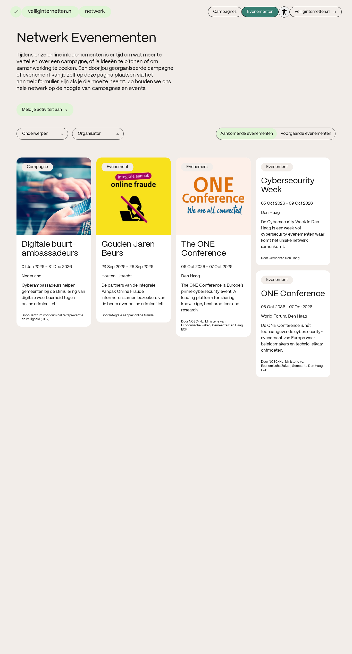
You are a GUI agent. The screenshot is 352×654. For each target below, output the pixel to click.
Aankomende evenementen (246, 134)
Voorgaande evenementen (306, 134)
